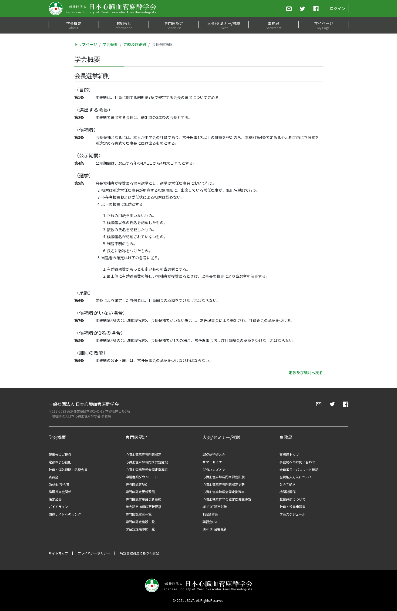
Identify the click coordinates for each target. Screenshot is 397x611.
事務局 (273, 25)
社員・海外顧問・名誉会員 (68, 469)
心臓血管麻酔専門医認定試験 (224, 476)
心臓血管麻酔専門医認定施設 (147, 462)
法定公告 (55, 499)
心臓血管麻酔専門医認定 (143, 454)
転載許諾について (292, 499)
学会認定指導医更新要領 (143, 506)
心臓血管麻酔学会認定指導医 (147, 469)
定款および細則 (60, 462)
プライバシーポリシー (94, 553)
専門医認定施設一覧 (140, 521)
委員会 (53, 476)
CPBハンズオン (214, 469)
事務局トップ (289, 454)
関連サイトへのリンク (65, 514)
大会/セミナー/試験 (223, 25)
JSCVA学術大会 (214, 454)
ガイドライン (58, 506)
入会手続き (288, 484)
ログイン (337, 8)
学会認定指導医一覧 (140, 529)
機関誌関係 (288, 491)
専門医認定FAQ (136, 484)
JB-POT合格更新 (215, 529)
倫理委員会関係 (60, 491)
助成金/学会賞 (59, 484)
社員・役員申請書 (292, 506)
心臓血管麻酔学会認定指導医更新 (227, 499)
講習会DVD (210, 521)
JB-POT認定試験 (215, 506)
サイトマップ (58, 553)
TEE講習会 (210, 514)
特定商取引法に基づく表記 (139, 553)
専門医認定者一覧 (139, 514)
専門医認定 (173, 25)
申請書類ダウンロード (142, 476)
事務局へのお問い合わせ (297, 462)
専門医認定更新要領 (140, 491)
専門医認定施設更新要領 (143, 499)
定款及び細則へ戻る (306, 372)
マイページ (323, 25)
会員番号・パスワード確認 (299, 469)
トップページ (85, 44)
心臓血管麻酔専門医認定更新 (224, 484)
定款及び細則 (134, 44)
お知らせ (124, 25)
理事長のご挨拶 (60, 454)
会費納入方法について (296, 476)
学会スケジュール (292, 514)
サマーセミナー (214, 462)
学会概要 (73, 25)
